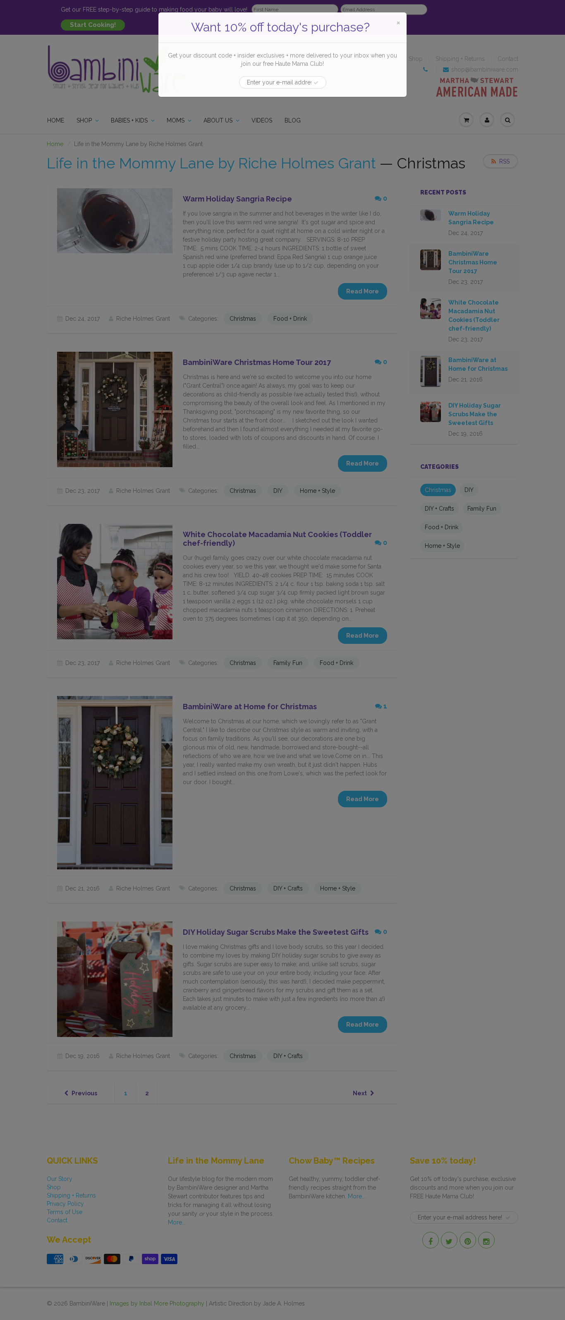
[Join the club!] (316, 82)
